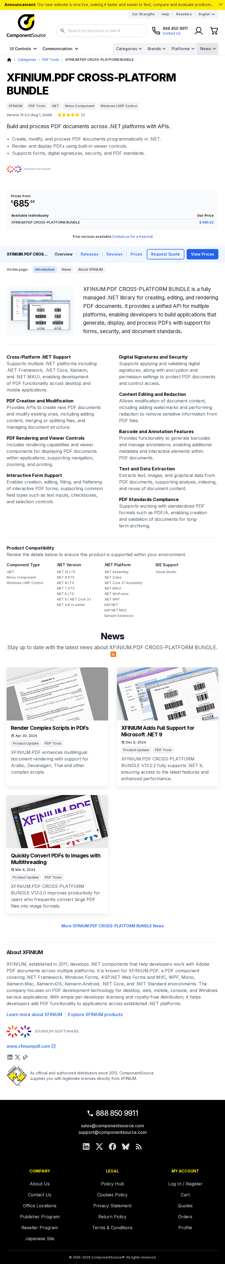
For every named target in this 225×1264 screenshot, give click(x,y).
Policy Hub (112, 1183)
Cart (185, 1194)
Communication (57, 48)
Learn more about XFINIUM (34, 1014)
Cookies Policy (112, 1194)
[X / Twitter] (99, 1146)
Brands (154, 48)
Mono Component (79, 106)
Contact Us (39, 1194)
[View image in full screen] (40, 310)
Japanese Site (39, 1238)
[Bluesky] (125, 1146)
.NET (55, 106)
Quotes (185, 1205)
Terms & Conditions (112, 1227)
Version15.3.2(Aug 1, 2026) (29, 115)
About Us (40, 1183)
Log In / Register (185, 1183)
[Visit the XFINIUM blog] (25, 1057)
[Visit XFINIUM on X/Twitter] (17, 1057)
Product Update (26, 743)
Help (165, 14)
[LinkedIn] (86, 1146)
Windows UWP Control (118, 106)
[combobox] (102, 30)
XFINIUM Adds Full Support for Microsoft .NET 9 (157, 731)
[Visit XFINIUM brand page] (28, 169)
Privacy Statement (112, 1205)
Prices (136, 254)
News (205, 48)
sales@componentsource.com (112, 1125)
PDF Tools (50, 60)
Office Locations (40, 1205)
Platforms (180, 48)
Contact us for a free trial (132, 237)
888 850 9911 (117, 1113)
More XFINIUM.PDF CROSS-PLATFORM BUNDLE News (112, 925)
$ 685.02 (206, 222)
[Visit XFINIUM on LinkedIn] (10, 1057)
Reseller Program (39, 1227)
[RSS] (138, 1146)
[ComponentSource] (26, 26)
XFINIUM (15, 106)
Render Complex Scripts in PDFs (50, 728)
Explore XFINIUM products (95, 1014)
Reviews (114, 254)
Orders (185, 1216)
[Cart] (214, 30)
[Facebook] (112, 1146)
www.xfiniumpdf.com (28, 1046)
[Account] (198, 30)
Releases (90, 254)
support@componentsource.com (112, 1132)
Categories (126, 48)
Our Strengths (143, 14)
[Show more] (220, 4)
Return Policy (112, 1216)
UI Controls (20, 48)
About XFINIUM (90, 269)
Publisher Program (40, 1216)
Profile (185, 1227)
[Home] (9, 59)
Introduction (45, 269)
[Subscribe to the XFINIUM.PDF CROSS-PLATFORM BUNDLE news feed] (113, 654)
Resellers (184, 14)
